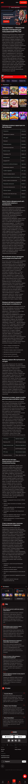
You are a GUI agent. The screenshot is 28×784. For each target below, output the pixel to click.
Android (9, 736)
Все (26, 84)
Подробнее (6, 21)
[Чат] (25, 776)
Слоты (2, 751)
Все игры (3, 749)
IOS (21, 736)
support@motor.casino (5, 757)
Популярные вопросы (5, 755)
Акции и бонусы (18, 749)
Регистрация (23, 2)
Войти (17, 2)
